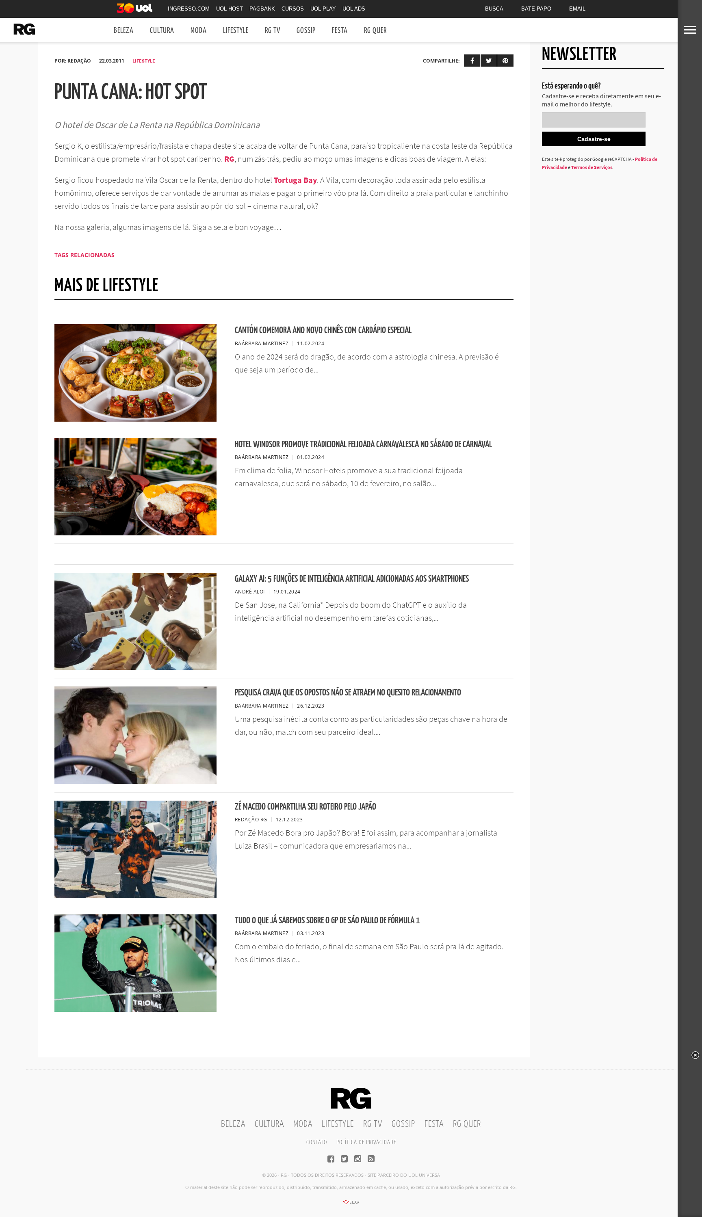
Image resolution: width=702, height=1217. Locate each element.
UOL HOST (229, 9)
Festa (340, 31)
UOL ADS (353, 9)
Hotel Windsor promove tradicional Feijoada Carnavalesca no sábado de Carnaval (363, 444)
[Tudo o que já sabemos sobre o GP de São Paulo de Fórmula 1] (135, 1009)
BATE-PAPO (536, 9)
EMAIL (577, 9)
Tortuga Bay (294, 180)
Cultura (162, 31)
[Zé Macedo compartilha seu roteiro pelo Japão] (135, 895)
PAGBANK (262, 9)
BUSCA (494, 9)
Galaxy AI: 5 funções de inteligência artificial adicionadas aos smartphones (352, 579)
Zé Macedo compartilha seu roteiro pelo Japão (305, 807)
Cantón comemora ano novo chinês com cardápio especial (323, 330)
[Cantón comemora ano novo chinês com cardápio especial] (135, 419)
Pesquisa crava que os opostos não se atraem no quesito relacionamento (348, 692)
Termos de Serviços (591, 167)
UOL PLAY (323, 9)
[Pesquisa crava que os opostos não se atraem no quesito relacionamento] (135, 781)
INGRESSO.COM (189, 9)
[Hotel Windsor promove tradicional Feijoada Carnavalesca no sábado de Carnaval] (135, 532)
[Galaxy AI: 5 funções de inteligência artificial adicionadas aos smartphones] (135, 667)
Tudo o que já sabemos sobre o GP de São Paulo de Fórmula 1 (327, 920)
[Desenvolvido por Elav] (351, 1204)
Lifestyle (236, 31)
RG (229, 159)
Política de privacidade (366, 1142)
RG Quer (375, 31)
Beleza (124, 31)
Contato (316, 1142)
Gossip (306, 31)
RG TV (272, 31)
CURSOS (293, 9)
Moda (199, 31)
